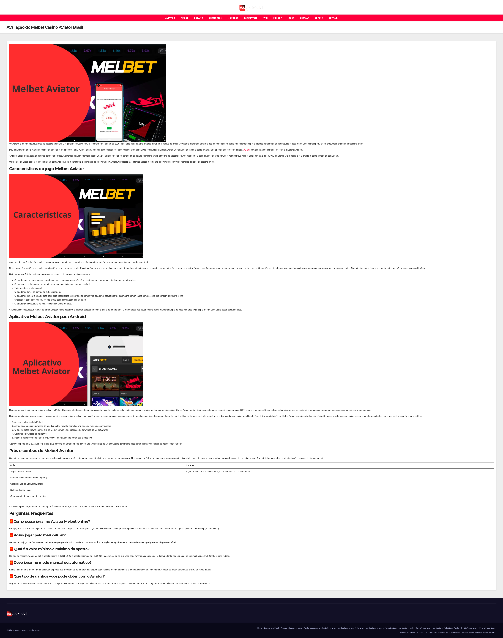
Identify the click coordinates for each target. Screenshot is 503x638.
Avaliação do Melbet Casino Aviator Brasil (415, 628)
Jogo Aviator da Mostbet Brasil (411, 632)
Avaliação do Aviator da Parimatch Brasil (381, 628)
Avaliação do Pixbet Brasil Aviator (446, 628)
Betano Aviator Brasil (487, 628)
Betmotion (215, 18)
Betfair (333, 18)
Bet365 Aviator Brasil (469, 628)
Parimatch (250, 18)
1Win (265, 18)
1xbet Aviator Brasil (271, 628)
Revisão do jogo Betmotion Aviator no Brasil (478, 632)
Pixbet (184, 18)
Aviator (170, 18)
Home (259, 628)
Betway (304, 18)
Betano (198, 18)
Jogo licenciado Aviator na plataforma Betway (442, 632)
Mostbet (233, 18)
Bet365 (319, 18)
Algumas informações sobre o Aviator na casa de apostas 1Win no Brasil (308, 628)
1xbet (291, 18)
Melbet (277, 18)
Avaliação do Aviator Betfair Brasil (351, 628)
